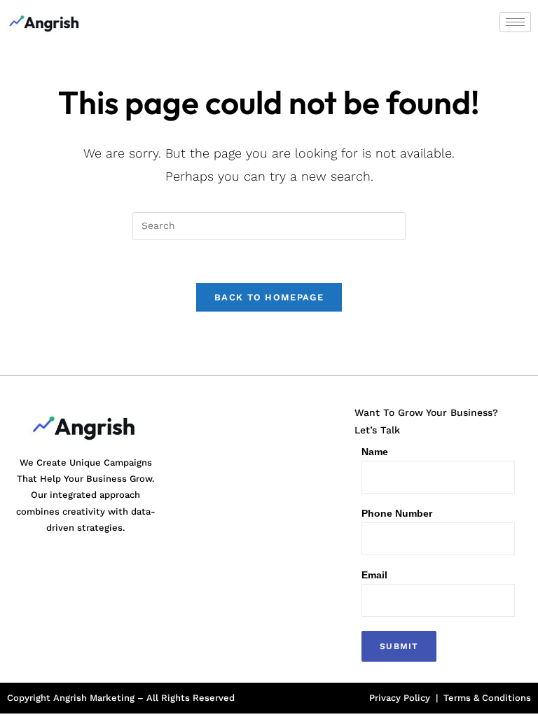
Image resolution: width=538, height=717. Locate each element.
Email (374, 574)
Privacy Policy (399, 697)
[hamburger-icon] (515, 22)
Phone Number (396, 513)
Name (374, 451)
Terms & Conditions (487, 697)
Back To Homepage (269, 297)
